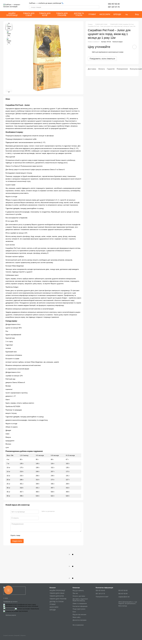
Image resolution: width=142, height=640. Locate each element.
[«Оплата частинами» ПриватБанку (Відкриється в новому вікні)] (27, 609)
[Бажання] (125, 5)
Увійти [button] (94, 52)
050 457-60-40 (114, 4)
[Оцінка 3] (31, 535)
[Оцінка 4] (34, 535)
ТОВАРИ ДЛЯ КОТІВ (44, 14)
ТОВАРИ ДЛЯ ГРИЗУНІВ (62, 14)
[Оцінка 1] (24, 535)
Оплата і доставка (79, 596)
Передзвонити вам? (102, 596)
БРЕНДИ (117, 14)
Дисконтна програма (79, 620)
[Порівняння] (131, 5)
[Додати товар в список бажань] (134, 47)
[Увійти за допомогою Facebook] (57, 511)
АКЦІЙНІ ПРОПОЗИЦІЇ (11, 14)
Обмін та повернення (80, 603)
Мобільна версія (10, 615)
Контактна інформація (80, 606)
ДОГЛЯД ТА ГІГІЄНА (79, 14)
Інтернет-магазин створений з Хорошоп (14, 635)
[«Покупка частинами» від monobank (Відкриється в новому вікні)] (15, 611)
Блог (74, 612)
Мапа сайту (76, 617)
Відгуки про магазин (79, 614)
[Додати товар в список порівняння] (128, 47)
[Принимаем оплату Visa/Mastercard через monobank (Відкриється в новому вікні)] (20, 606)
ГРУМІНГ (92, 14)
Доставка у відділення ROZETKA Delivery (80, 600)
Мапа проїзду (122, 606)
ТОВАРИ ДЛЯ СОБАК (28, 14)
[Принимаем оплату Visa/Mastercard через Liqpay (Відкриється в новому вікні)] (19, 604)
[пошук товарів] (97, 7)
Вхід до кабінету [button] (78, 590)
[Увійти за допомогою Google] (60, 511)
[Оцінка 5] (38, 535)
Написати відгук (117, 41)
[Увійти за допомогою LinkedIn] (64, 511)
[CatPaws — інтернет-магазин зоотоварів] (14, 590)
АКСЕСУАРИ (104, 14)
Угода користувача (79, 609)
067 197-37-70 (114, 7)
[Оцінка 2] (27, 535)
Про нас (75, 593)
